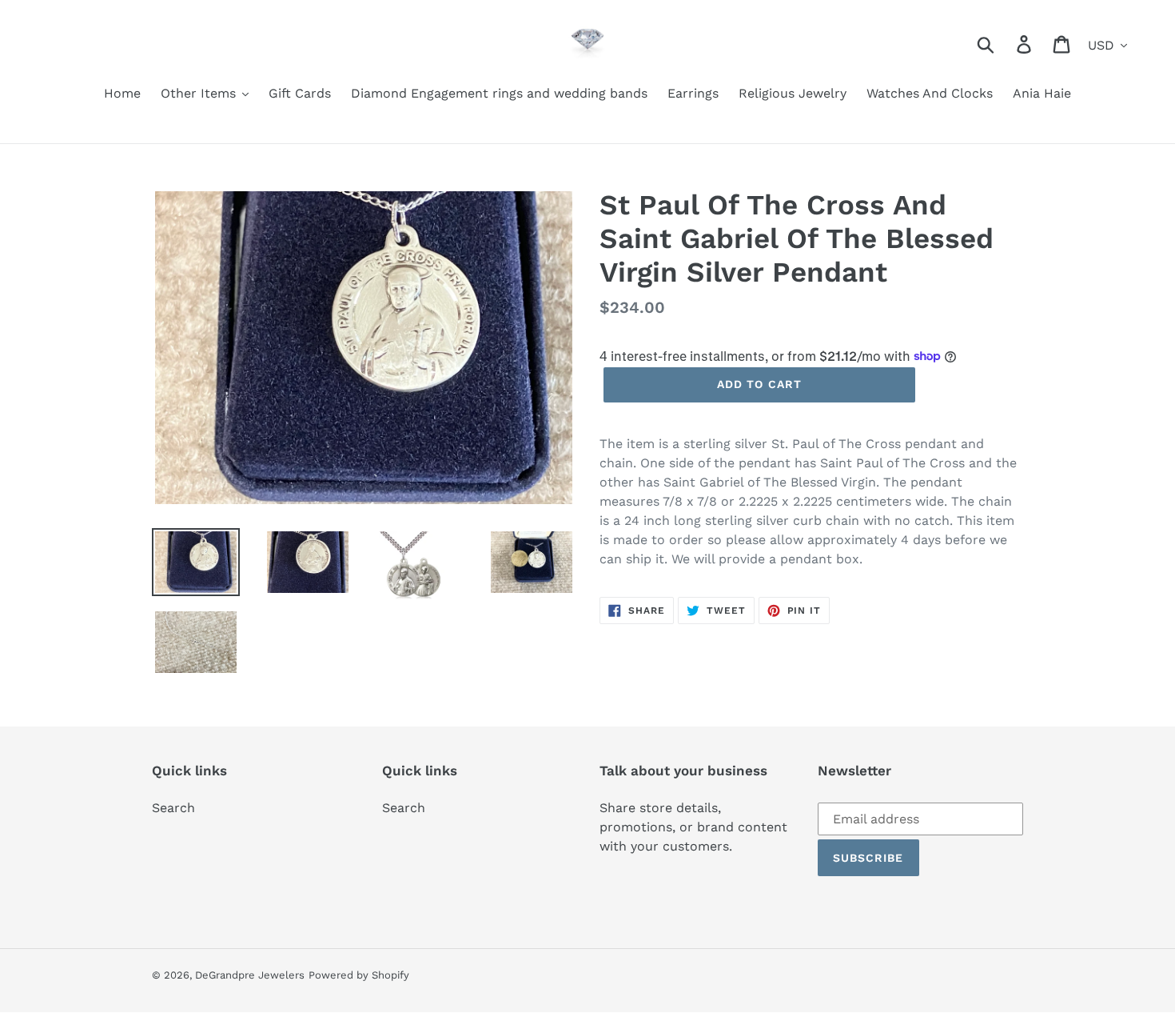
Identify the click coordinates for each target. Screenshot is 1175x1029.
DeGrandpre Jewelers (250, 975)
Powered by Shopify (359, 975)
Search (173, 807)
